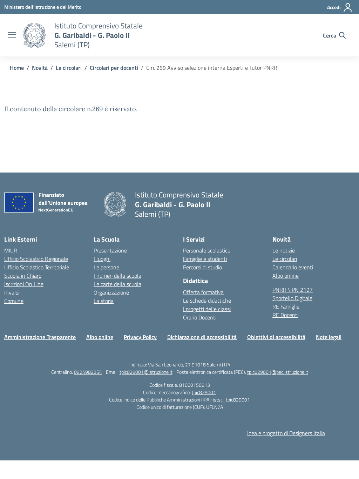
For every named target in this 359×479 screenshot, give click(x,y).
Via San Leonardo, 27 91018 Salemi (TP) (189, 364)
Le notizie (283, 250)
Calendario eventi (292, 267)
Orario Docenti (199, 317)
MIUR (10, 250)
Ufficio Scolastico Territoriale (36, 267)
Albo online (285, 275)
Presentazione (110, 250)
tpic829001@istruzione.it (146, 372)
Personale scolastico (206, 250)
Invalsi (11, 292)
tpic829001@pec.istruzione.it (277, 372)
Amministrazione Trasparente (40, 337)
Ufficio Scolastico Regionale (36, 259)
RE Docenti (285, 315)
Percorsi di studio (202, 267)
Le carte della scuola (117, 284)
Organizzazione (111, 292)
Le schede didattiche (207, 300)
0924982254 (88, 372)
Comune (13, 301)
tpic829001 (204, 392)
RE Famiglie (285, 306)
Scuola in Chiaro (22, 275)
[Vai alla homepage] (34, 35)
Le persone (106, 267)
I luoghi (102, 259)
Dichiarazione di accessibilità (202, 337)
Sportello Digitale (292, 298)
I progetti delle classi (207, 309)
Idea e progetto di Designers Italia (286, 433)
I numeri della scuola (117, 275)
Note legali (328, 337)
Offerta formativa (203, 292)
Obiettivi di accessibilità (276, 337)
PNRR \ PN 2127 (292, 289)
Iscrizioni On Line (23, 284)
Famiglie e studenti (205, 259)
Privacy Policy (140, 337)
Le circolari (284, 259)
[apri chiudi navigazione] (12, 35)
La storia (104, 301)
